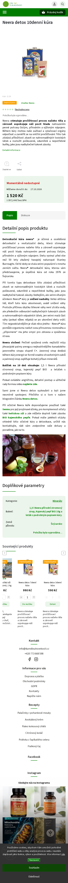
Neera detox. (30, 399)
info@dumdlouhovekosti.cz (34, 649)
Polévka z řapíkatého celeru (34, 740)
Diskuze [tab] (25, 215)
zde (63, 854)
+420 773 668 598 (34, 653)
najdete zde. (30, 384)
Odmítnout (34, 876)
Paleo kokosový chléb (34, 726)
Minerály (57, 501)
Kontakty (34, 691)
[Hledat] (63, 4)
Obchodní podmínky (34, 681)
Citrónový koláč (34, 733)
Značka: (27, 103)
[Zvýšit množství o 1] (8, 597)
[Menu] (4, 12)
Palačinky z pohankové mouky (34, 713)
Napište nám (34, 696)
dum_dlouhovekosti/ (36, 659)
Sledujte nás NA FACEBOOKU (29, 659)
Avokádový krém (34, 719)
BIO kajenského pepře (16, 417)
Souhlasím (34, 868)
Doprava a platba (34, 676)
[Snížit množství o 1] (21, 597)
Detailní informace (11, 150)
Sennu (6, 409)
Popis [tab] (10, 215)
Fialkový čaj (34, 746)
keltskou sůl (16, 413)
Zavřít (55, 175)
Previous (5, 553)
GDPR (34, 686)
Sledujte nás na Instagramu (34, 783)
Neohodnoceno (22, 110)
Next (64, 553)
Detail (53, 604)
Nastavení (34, 860)
